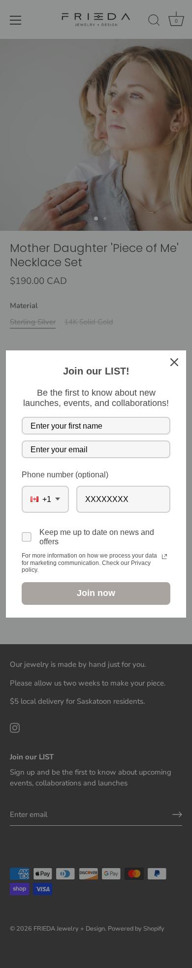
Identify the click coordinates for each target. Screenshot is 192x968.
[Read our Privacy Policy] (164, 556)
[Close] (174, 362)
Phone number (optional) (65, 474)
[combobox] (45, 499)
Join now (96, 593)
